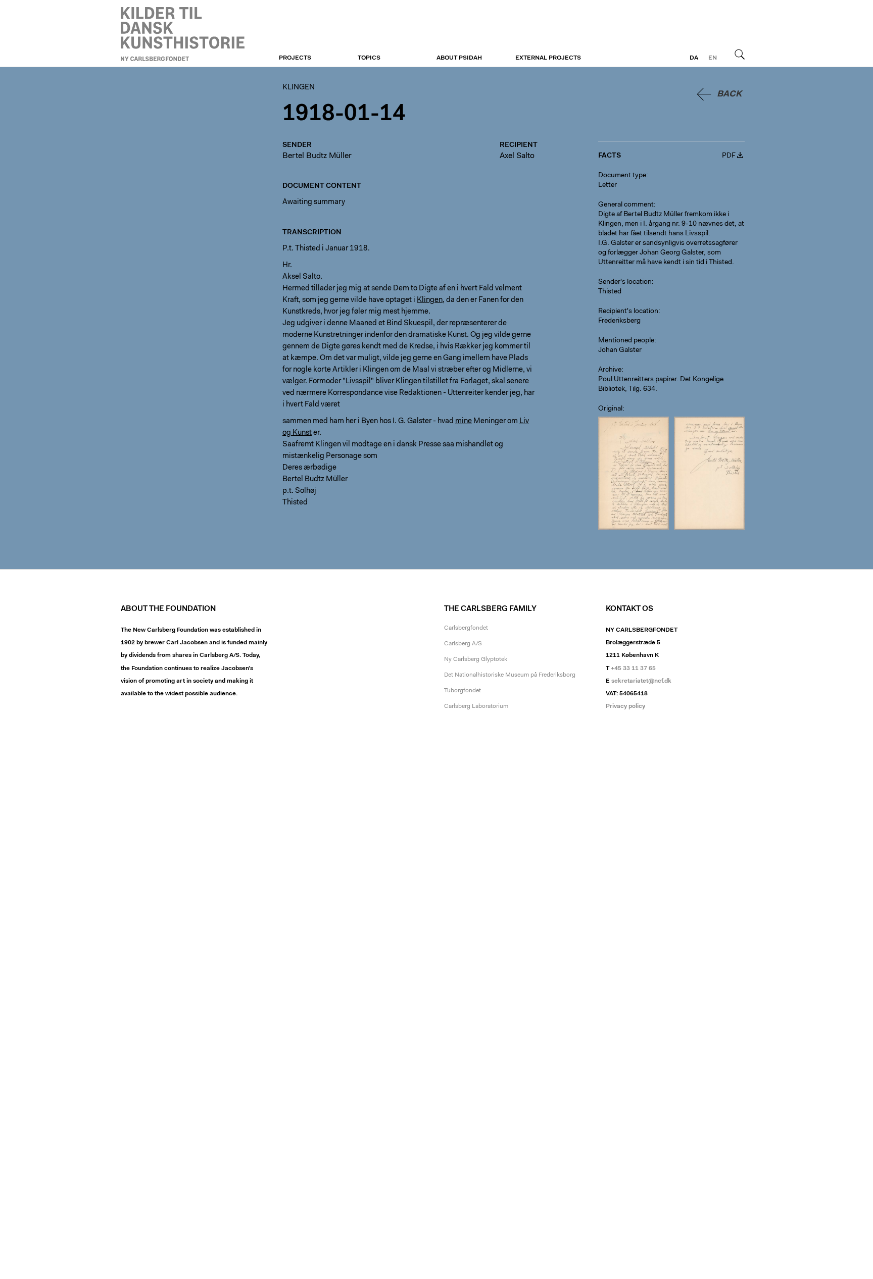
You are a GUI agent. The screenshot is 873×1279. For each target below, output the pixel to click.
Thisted (609, 291)
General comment (626, 205)
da (694, 58)
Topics (369, 58)
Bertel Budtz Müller (317, 156)
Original (610, 409)
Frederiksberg (619, 321)
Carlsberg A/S (463, 644)
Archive (609, 370)
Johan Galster (620, 350)
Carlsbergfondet (466, 628)
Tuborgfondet (462, 691)
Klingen (183, 34)
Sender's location (625, 282)
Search (739, 54)
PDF (729, 156)
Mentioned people (626, 340)
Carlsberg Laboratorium (476, 706)
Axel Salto (517, 156)
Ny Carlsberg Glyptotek (475, 659)
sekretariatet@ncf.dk (641, 681)
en (712, 58)
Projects (295, 58)
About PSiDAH (459, 58)
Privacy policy (625, 706)
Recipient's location (628, 311)
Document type (622, 175)
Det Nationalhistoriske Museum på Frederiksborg (509, 675)
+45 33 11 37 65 (633, 669)
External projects (548, 58)
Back (729, 94)
